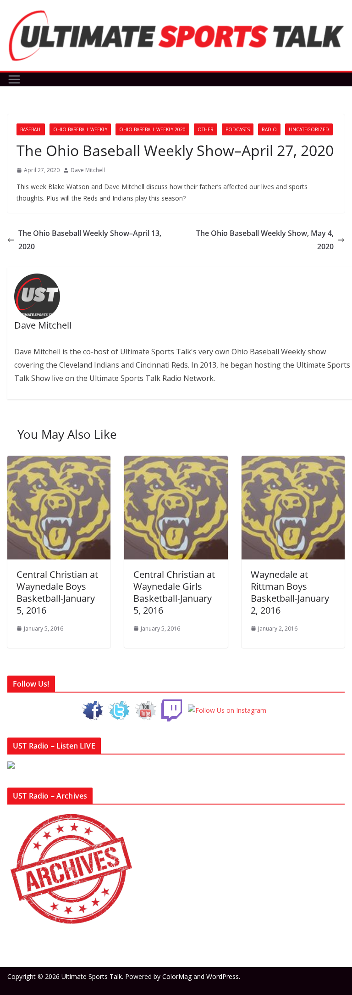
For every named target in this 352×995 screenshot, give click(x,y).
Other (206, 129)
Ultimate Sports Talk (91, 976)
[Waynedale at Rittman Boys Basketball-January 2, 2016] (293, 462)
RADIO (269, 129)
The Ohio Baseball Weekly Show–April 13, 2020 (89, 240)
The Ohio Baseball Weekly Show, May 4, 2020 (265, 240)
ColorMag (177, 976)
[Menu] (14, 79)
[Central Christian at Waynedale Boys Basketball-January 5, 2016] (58, 462)
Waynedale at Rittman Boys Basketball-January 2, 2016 (290, 592)
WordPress (222, 976)
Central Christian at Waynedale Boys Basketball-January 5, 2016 (57, 592)
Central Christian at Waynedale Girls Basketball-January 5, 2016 (174, 592)
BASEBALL (30, 129)
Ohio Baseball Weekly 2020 (152, 129)
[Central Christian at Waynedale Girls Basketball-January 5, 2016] (175, 462)
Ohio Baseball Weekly (80, 129)
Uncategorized (309, 129)
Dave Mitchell (88, 170)
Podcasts (238, 129)
